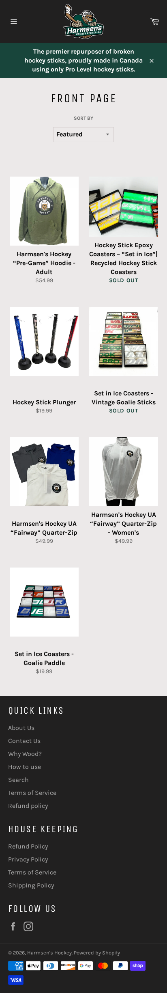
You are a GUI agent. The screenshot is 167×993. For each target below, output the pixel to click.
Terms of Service (32, 793)
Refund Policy (28, 846)
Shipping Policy (31, 885)
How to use (24, 767)
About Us (21, 728)
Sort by (83, 118)
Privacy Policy (28, 859)
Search (18, 780)
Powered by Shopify (97, 953)
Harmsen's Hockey (49, 953)
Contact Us (24, 741)
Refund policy (28, 806)
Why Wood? (25, 754)
